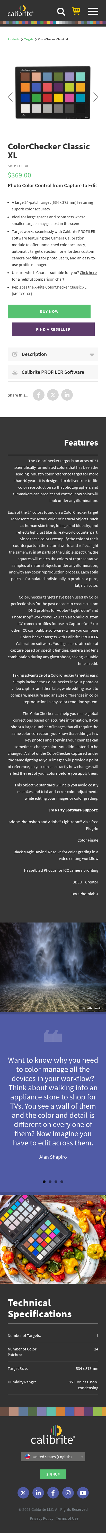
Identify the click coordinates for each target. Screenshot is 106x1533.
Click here (88, 272)
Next (95, 97)
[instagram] (68, 1493)
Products (14, 39)
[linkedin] (38, 1493)
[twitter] (23, 1493)
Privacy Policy (41, 1518)
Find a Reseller (53, 329)
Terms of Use (67, 1518)
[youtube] (83, 1493)
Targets (28, 39)
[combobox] (53, 1456)
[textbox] (50, 1456)
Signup (53, 1474)
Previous (10, 97)
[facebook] (53, 1493)
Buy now (49, 311)
